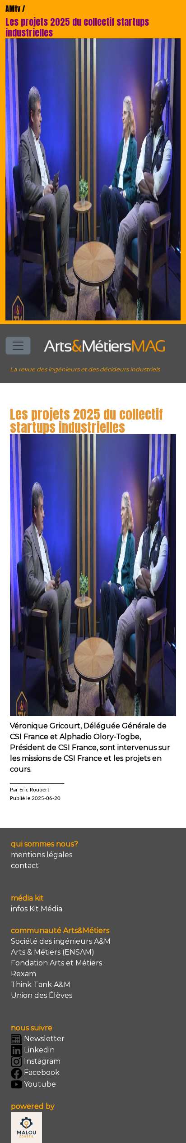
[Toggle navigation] (18, 346)
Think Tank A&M (40, 984)
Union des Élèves (41, 995)
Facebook (41, 1072)
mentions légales (41, 854)
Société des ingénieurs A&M (61, 941)
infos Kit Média (36, 909)
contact (25, 865)
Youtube (39, 1084)
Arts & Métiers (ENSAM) (52, 952)
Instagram (41, 1061)
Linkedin (38, 1050)
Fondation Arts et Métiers (56, 963)
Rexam (23, 973)
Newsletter (43, 1038)
